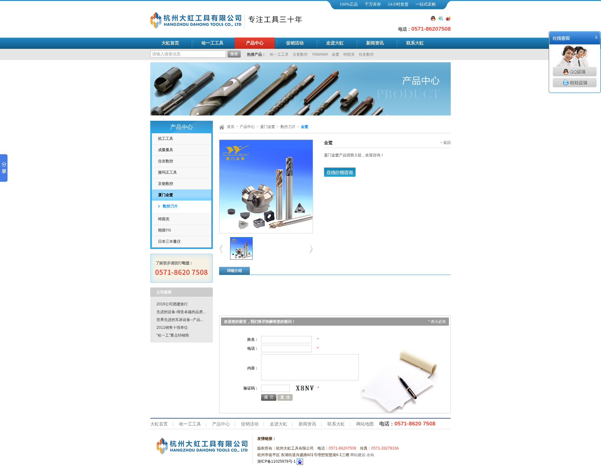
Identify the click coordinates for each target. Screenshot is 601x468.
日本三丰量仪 (169, 241)
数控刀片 (170, 206)
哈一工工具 (212, 42)
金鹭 (336, 54)
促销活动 (295, 42)
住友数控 (366, 54)
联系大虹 (415, 42)
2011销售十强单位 (172, 327)
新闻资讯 (375, 42)
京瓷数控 (301, 54)
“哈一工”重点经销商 (173, 335)
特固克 (349, 54)
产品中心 (255, 42)
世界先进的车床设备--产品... (180, 320)
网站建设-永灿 (362, 455)
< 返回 (445, 142)
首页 (230, 127)
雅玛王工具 (167, 172)
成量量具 (165, 150)
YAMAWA (320, 54)
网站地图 (365, 423)
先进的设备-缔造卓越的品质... (181, 312)
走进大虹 (335, 42)
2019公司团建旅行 (172, 304)
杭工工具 (165, 138)
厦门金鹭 (165, 195)
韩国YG (164, 230)
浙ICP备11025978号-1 (276, 461)
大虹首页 (170, 42)
